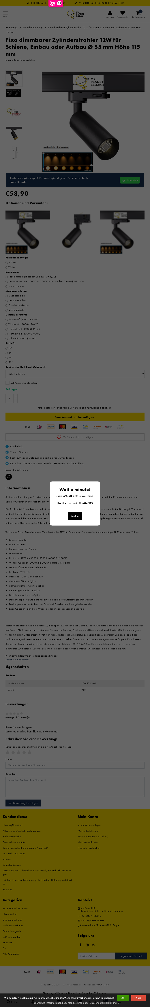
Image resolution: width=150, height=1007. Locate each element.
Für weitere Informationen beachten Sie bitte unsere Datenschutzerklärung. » (76, 1003)
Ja (122, 998)
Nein (138, 998)
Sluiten (75, 516)
